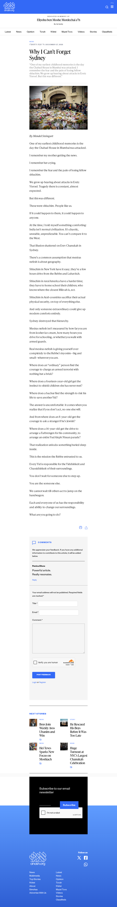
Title (35, 604)
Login (34, 683)
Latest (8, 32)
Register (42, 683)
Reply (34, 580)
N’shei (53, 32)
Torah (42, 32)
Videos (81, 32)
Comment (37, 620)
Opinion (30, 32)
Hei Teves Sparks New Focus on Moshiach (46, 753)
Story (72, 720)
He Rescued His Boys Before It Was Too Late (78, 730)
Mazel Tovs (67, 32)
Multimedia (34, 876)
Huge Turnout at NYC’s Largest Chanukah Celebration (78, 755)
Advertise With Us (37, 893)
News (18, 32)
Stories (93, 32)
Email (35, 612)
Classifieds (107, 32)
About (32, 886)
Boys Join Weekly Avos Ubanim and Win (47, 730)
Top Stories (35, 879)
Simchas (33, 890)
